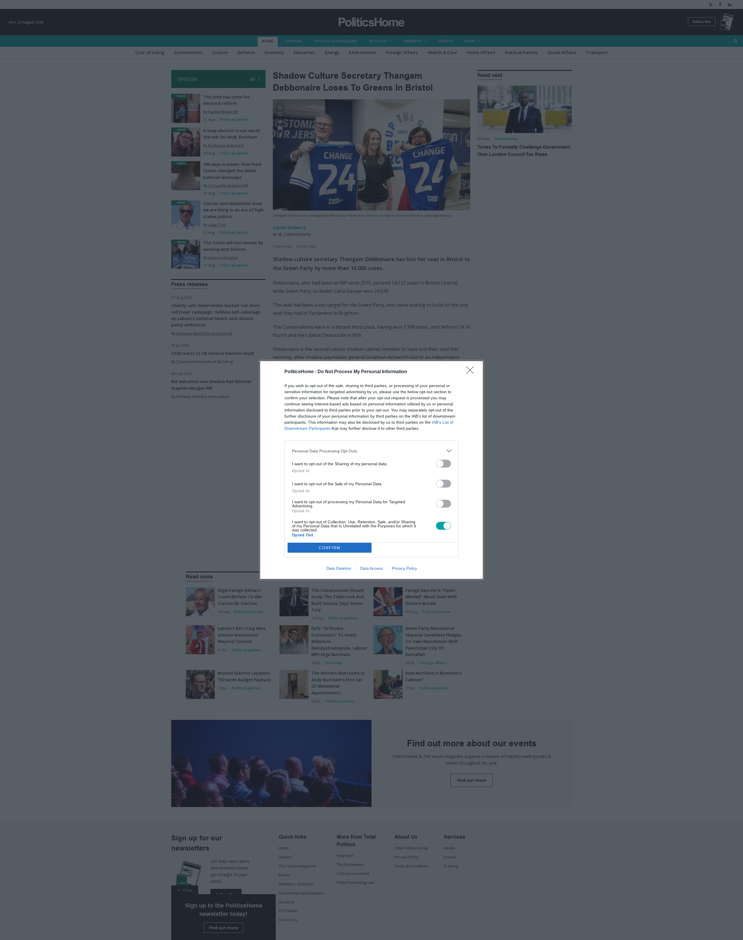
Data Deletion (338, 568)
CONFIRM (329, 548)
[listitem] (371, 451)
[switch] (443, 464)
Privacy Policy (404, 568)
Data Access (371, 568)
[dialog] (371, 470)
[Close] (471, 372)
